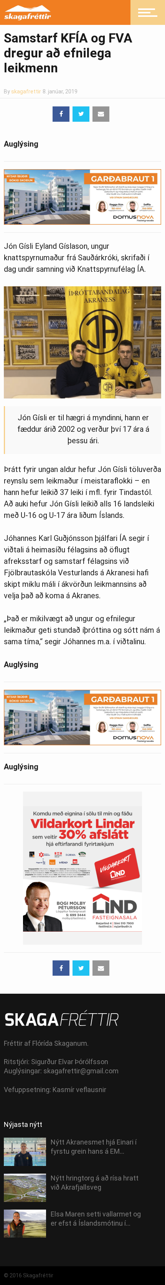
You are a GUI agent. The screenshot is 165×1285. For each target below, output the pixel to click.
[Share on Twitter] (81, 114)
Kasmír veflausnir (79, 1090)
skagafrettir (26, 91)
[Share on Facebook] (61, 114)
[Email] (100, 114)
